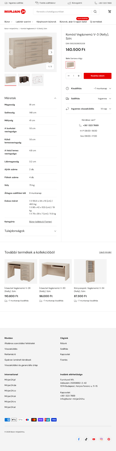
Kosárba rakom (97, 76)
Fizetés (63, 359)
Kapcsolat (65, 354)
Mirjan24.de (10, 385)
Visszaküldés (11, 348)
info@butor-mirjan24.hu (72, 398)
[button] (110, 11)
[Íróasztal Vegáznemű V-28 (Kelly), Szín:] (21, 271)
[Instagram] (101, 439)
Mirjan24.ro (10, 401)
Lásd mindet (105, 252)
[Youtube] (93, 439)
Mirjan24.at (10, 407)
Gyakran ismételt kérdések (18, 359)
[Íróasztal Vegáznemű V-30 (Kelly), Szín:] (55, 271)
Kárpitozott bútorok (46, 21)
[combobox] (66, 12)
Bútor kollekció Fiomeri (40, 221)
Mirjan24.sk (10, 396)
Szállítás (64, 348)
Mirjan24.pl (10, 379)
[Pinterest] (108, 439)
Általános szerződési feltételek (20, 343)
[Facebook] (78, 439)
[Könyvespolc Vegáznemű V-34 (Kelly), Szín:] (90, 271)
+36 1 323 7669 (67, 395)
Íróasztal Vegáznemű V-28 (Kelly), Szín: (17, 290)
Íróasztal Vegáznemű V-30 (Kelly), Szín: (52, 290)
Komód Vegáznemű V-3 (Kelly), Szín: (34, 29)
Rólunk (63, 343)
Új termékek (96, 21)
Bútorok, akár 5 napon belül (73, 21)
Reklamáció (10, 354)
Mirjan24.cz (10, 390)
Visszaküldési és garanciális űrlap (21, 365)
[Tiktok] (86, 439)
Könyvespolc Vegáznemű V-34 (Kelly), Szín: (89, 290)
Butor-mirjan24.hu (11, 29)
